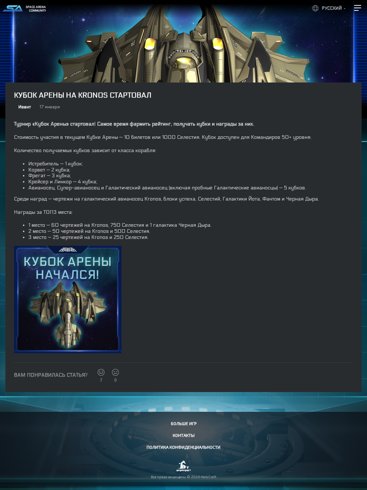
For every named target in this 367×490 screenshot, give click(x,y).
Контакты (184, 435)
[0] (115, 372)
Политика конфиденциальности (183, 446)
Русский (332, 8)
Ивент (24, 106)
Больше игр (183, 423)
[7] (101, 372)
